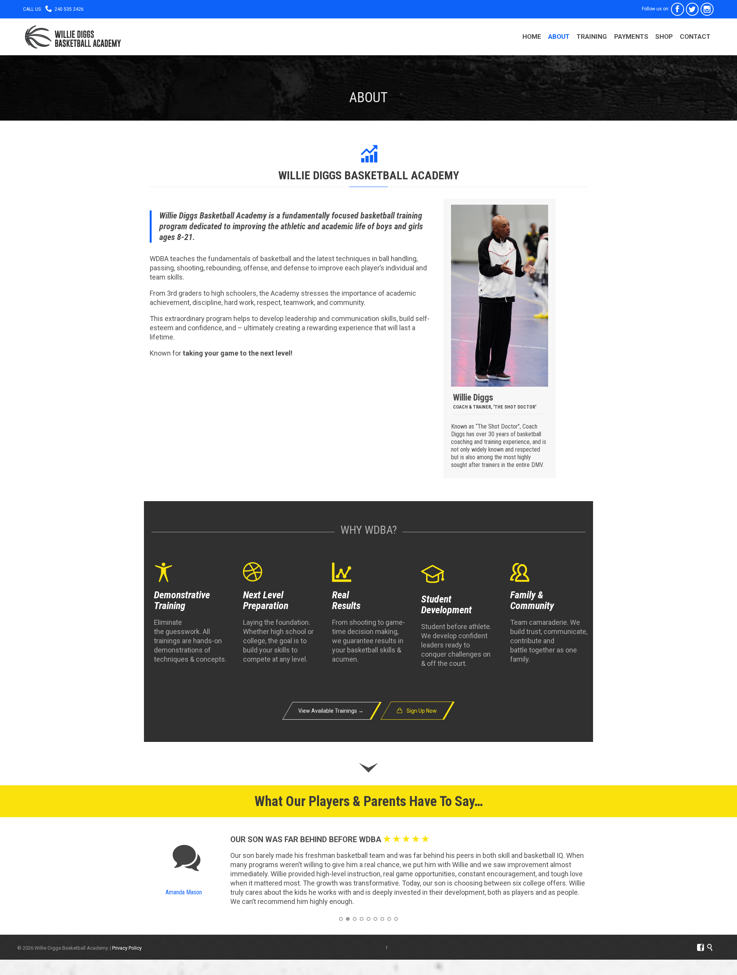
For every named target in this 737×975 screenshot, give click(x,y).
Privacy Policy (127, 948)
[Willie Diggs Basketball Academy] (72, 36)
